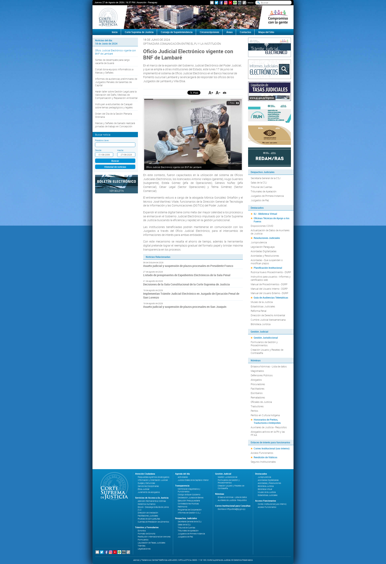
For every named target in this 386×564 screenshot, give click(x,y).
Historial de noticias (115, 166)
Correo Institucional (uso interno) (272, 448)
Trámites (141, 545)
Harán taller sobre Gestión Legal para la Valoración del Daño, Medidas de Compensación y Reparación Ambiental (116, 95)
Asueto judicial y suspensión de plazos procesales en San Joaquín (184, 307)
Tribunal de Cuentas (261, 187)
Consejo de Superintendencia (177, 32)
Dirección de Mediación (148, 512)
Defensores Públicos (262, 375)
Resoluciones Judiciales (267, 237)
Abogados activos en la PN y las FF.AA (268, 433)
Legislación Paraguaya (262, 246)
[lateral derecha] (278, 17)
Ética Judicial (143, 489)
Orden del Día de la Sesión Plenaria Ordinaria (113, 115)
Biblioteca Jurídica (260, 324)
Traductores (257, 406)
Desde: (98, 150)
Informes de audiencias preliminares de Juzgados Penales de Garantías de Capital (116, 82)
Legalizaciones (144, 548)
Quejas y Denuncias (146, 483)
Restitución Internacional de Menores (154, 536)
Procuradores (258, 384)
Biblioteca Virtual (265, 489)
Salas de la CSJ (259, 182)
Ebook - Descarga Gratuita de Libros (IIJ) (153, 508)
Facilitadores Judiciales (148, 515)
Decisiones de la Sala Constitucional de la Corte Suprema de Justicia (186, 284)
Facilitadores (257, 388)
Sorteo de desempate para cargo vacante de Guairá (112, 61)
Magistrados (257, 370)
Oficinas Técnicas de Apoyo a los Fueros (271, 220)
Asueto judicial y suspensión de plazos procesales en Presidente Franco (188, 266)
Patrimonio (182, 506)
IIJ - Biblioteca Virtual (265, 213)
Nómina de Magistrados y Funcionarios (189, 490)
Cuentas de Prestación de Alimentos (153, 521)
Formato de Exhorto (146, 533)
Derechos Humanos (146, 504)
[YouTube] (230, 2)
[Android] (235, 2)
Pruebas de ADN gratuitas (149, 518)
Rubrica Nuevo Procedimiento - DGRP (271, 272)
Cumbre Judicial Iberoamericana (268, 319)
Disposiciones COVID (262, 225)
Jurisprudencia (259, 242)
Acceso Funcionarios (262, 452)
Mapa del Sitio (266, 32)
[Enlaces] (244, 2)
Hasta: (120, 150)
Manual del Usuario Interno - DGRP (269, 288)
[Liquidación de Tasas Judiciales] (269, 90)
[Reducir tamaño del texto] (218, 92)
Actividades (183, 477)
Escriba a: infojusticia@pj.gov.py (231, 509)
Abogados (256, 379)
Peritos (254, 410)
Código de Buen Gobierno (189, 494)
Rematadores (258, 397)
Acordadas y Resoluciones (265, 255)
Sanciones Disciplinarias (148, 486)
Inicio (250, 2)
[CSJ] (108, 17)
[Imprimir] (224, 92)
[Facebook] (221, 2)
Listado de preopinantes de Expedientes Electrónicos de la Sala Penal (186, 275)
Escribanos (257, 393)
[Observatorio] (269, 134)
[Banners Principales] (193, 17)
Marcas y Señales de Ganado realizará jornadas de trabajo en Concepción (115, 124)
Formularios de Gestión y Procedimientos (264, 343)
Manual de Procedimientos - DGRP (269, 284)
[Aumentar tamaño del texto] (210, 92)
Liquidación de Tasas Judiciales (151, 542)
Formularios (143, 539)
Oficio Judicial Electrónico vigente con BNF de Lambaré (115, 52)
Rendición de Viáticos (265, 457)
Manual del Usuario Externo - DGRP (269, 293)
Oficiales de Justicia (261, 401)
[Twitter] (216, 2)
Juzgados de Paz (260, 200)
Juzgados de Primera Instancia (267, 195)
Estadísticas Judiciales (263, 306)
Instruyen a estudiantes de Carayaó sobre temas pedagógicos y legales (114, 106)
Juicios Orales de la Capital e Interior (193, 480)
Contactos (245, 32)
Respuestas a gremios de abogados (153, 477)
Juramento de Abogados (149, 492)
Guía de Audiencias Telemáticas (271, 297)
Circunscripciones (209, 32)
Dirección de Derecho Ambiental (268, 315)
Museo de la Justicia (262, 302)
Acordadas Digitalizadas (263, 251)
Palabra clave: (102, 140)
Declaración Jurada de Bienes (190, 497)
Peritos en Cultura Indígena (265, 415)
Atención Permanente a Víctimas (152, 501)
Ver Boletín (116, 190)
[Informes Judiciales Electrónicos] (269, 68)
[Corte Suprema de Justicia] (113, 486)
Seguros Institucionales (263, 461)
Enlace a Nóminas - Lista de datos (269, 366)
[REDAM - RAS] (269, 156)
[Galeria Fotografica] (239, 2)
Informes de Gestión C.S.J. (189, 512)
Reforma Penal (258, 310)
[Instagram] (226, 2)
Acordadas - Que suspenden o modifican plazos (267, 261)
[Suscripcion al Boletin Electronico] (212, 2)
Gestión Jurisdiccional (266, 337)
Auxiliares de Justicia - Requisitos (269, 427)
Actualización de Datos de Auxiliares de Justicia (270, 232)
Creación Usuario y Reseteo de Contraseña (267, 351)
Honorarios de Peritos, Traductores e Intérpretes (267, 421)
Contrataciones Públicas (188, 503)
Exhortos (142, 530)
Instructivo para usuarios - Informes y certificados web (271, 278)
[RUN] (269, 112)
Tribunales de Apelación (263, 191)
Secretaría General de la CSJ (265, 178)
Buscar (115, 160)
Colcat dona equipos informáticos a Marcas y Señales (114, 71)
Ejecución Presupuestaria (189, 500)
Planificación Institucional (268, 267)
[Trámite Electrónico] (269, 47)
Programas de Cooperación (190, 509)
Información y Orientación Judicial (153, 480)
